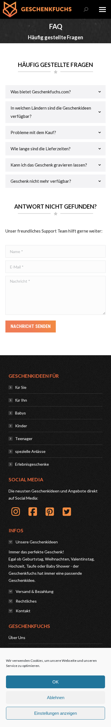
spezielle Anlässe (30, 451)
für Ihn (21, 400)
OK (55, 681)
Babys (20, 412)
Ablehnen (55, 697)
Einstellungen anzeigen (55, 713)
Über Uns (17, 637)
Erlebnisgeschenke (32, 464)
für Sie (20, 387)
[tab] (55, 91)
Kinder (21, 425)
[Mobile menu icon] (102, 9)
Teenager (23, 438)
